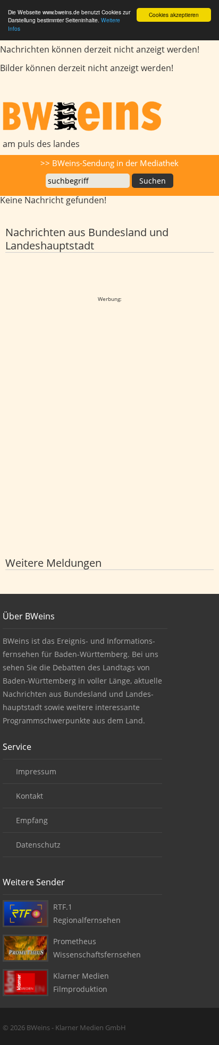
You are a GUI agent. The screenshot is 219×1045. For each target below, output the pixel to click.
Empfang (32, 820)
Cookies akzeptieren (174, 15)
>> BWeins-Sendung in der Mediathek (109, 163)
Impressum (36, 771)
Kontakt (29, 796)
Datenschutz (38, 845)
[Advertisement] (109, 415)
